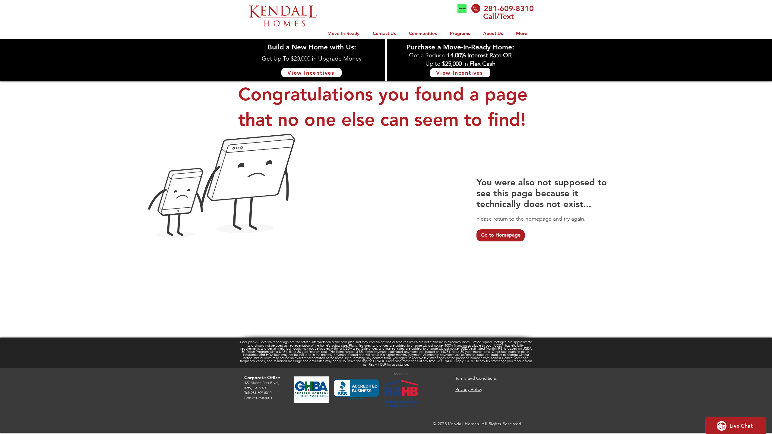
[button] (459, 33)
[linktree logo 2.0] (462, 8)
